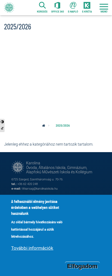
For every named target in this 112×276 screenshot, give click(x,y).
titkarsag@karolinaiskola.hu (40, 188)
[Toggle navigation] (104, 7)
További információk (32, 248)
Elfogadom (82, 266)
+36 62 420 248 (27, 184)
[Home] (9, 7)
